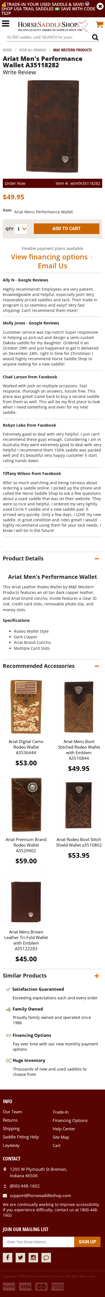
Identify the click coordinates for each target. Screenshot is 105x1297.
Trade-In (61, 1112)
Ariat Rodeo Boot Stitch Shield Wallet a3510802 (79, 842)
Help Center (64, 1128)
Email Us (52, 265)
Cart (56, 1145)
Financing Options (70, 1120)
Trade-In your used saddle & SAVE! (46, 4)
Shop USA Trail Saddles (27, 8)
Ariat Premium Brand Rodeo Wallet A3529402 (26, 845)
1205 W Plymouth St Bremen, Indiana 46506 (38, 1172)
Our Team (12, 1111)
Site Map (61, 1137)
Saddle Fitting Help (21, 1137)
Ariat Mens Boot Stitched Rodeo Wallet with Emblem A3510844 (79, 750)
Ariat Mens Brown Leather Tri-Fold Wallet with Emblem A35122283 (26, 940)
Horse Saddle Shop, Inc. (53, 26)
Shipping (11, 1128)
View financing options (49, 256)
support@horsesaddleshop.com (40, 1195)
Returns (10, 1120)
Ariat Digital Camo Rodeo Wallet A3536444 (26, 747)
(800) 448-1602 (25, 1186)
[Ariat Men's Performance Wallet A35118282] (52, 176)
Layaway (11, 1145)
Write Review (19, 72)
